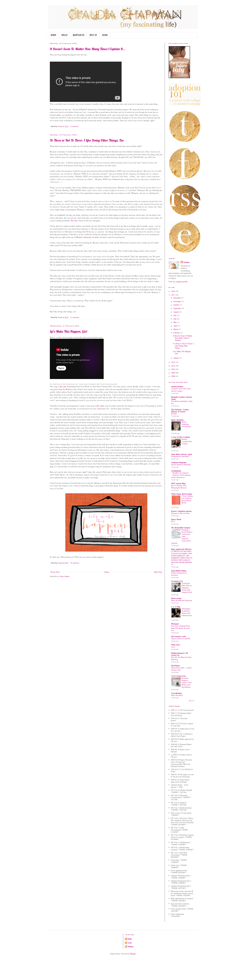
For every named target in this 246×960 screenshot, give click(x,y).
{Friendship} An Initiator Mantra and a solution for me (187, 612)
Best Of (93, 35)
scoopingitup (176, 470)
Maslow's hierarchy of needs (87, 237)
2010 (173, 369)
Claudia (186, 262)
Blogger (133, 953)
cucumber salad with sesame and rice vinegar (181, 389)
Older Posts (158, 572)
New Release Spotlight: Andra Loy (181, 402)
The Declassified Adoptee (180, 527)
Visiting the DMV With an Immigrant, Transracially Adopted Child (187, 587)
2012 (173, 362)
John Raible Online (178, 570)
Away (173, 647)
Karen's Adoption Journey (181, 511)
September (177, 308)
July (175, 315)
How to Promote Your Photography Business (179, 486)
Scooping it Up (177, 581)
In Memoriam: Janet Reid (180, 456)
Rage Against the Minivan (181, 549)
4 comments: (74, 126)
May (175, 322)
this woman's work (178, 636)
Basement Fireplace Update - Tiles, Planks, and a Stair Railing (187, 682)
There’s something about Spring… (187, 424)
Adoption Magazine (178, 462)
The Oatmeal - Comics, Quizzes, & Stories (180, 410)
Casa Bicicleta (176, 693)
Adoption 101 (78, 35)
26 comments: (75, 563)
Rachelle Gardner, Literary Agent (181, 398)
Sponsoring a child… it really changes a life (181, 669)
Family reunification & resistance (179, 574)
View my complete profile (177, 281)
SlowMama (175, 665)
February (177, 332)
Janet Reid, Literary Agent (181, 454)
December (177, 298)
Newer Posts (54, 572)
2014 (173, 291)
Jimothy (174, 414)
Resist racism (176, 598)
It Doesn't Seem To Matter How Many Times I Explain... (182, 338)
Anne (130, 942)
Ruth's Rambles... (178, 420)
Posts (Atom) (64, 576)
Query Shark (176, 519)
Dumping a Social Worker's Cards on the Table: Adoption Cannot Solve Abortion (181, 536)
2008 (173, 376)
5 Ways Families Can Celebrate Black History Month (187, 499)
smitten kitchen (177, 386)
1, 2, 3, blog (175, 606)
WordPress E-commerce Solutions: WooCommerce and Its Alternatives (181, 475)
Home (53, 35)
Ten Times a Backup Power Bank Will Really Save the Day (180, 628)
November (177, 301)
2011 (173, 366)
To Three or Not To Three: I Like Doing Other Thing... (183, 345)
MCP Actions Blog (178, 483)
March (176, 329)
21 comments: (75, 317)
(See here (74, 220)
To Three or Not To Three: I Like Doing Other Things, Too (87, 140)
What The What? (177, 695)
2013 (173, 295)
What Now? (175, 644)
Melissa (130, 946)
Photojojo (175, 623)
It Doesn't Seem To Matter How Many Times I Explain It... (87, 49)
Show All (191, 701)
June (175, 319)
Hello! (64, 35)
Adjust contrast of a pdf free (180, 638)
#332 (173, 521)
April (175, 326)
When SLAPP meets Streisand (181, 600)
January (176, 358)
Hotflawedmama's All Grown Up (179, 654)
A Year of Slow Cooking (180, 437)
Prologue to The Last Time (180, 513)
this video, (100, 405)
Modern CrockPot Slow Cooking (187, 441)
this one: (63, 386)
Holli (130, 939)
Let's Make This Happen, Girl (68, 331)
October (176, 305)
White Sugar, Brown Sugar (181, 494)
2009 (173, 372)
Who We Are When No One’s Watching (181, 658)
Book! (105, 35)
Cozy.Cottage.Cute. (178, 676)
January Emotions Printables (181, 464)
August (176, 312)
